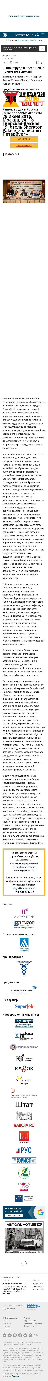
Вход (34, 35)
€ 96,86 (16, 40)
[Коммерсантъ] (5, 35)
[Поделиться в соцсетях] (42, 62)
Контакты (7, 1323)
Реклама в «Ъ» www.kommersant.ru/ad (24, 16)
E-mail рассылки (31, 1326)
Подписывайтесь (14, 1215)
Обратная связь (30, 1320)
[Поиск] (38, 35)
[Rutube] (25, 1335)
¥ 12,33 (24, 40)
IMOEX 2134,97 (35, 40)
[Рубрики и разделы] (43, 35)
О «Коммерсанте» (10, 1318)
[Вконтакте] (10, 1335)
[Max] (30, 1335)
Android (27, 1318)
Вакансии (6, 1328)
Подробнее (16, 1376)
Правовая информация (33, 1323)
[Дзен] (15, 1335)
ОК (42, 48)
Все (19, 1277)
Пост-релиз (24, 145)
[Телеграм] (4, 1335)
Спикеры (24, 139)
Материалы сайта (9, 55)
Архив (5, 1320)
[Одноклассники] (20, 1335)
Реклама (6, 1326)
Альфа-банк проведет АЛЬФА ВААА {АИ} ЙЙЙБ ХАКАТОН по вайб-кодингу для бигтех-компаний (14, 1290)
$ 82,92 (9, 40)
